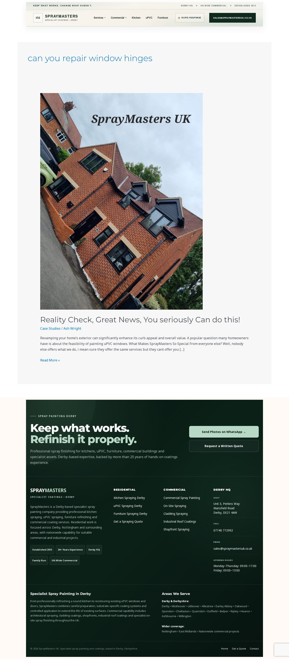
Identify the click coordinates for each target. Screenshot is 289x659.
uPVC (149, 17)
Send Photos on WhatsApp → (224, 432)
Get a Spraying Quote (128, 521)
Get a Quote (239, 648)
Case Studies (50, 328)
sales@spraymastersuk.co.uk (232, 17)
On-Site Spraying (175, 506)
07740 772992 (223, 530)
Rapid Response (191, 17)
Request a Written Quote (224, 446)
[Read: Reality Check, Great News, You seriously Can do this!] (144, 201)
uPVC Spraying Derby (128, 506)
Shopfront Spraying (176, 529)
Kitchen (136, 17)
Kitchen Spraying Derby (129, 498)
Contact (254, 648)
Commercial (119, 17)
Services (100, 17)
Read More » (50, 359)
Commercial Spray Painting (182, 498)
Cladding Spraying (176, 514)
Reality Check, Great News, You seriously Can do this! (140, 319)
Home (224, 648)
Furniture (163, 17)
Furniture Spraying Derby (130, 514)
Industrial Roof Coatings (180, 521)
